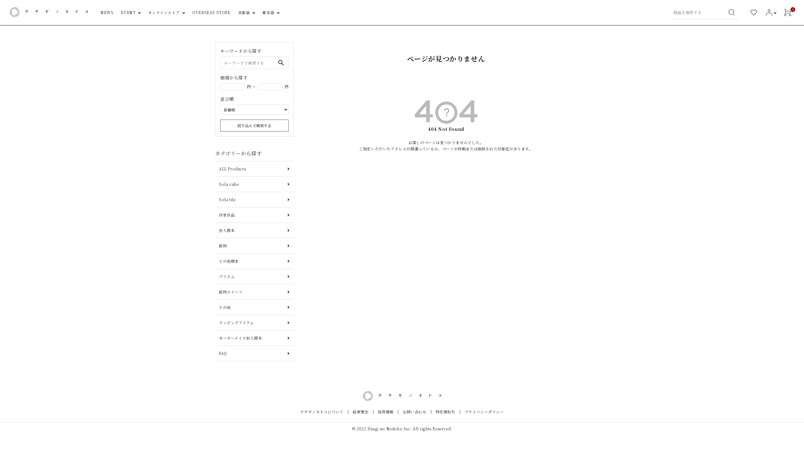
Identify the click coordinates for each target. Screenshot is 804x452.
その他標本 (229, 261)
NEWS (106, 12)
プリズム (227, 276)
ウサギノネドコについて (322, 411)
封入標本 (227, 230)
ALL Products (232, 168)
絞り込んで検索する (254, 125)
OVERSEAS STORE (211, 12)
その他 (225, 307)
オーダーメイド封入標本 (240, 338)
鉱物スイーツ (231, 291)
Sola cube (229, 184)
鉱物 (223, 245)
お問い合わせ (414, 411)
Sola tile (227, 199)
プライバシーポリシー (484, 411)
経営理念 (360, 411)
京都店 (244, 12)
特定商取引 (445, 411)
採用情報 (386, 411)
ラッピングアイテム (236, 322)
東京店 (268, 12)
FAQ (223, 353)
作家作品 (227, 215)
